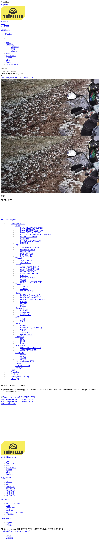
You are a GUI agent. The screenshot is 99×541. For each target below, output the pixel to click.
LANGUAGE (6, 518)
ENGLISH (10, 64)
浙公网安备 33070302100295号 (16, 531)
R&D (3, 24)
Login (8, 536)
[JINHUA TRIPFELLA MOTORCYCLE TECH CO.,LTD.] (13, 19)
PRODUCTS (6, 499)
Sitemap (9, 538)
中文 (16, 64)
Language (5, 30)
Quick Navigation (8, 457)
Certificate (5, 26)
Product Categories (9, 219)
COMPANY (6, 478)
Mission (4, 21)
